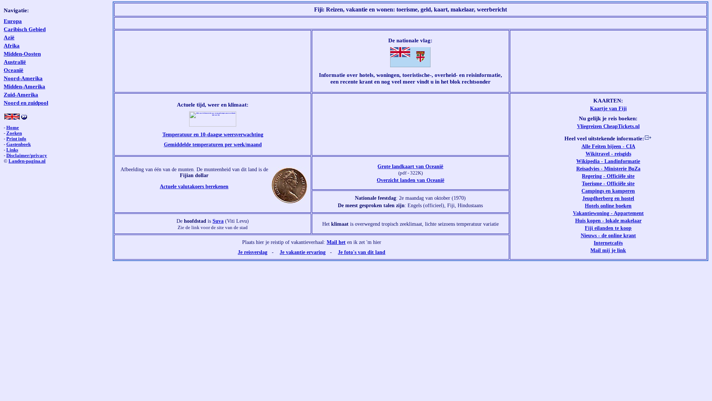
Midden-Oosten (22, 53)
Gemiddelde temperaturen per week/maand (213, 144)
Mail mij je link (608, 250)
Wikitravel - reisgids (608, 154)
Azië (9, 37)
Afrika (12, 45)
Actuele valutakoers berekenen (194, 186)
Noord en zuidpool (26, 103)
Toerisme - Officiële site (608, 183)
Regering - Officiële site (608, 176)
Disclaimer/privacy (26, 155)
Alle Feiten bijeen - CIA (608, 146)
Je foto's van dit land (361, 252)
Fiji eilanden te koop (608, 228)
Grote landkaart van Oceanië (410, 166)
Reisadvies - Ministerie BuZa (608, 169)
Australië (15, 62)
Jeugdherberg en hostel (608, 198)
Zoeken (14, 133)
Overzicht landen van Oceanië (410, 180)
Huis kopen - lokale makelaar (608, 221)
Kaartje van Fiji (608, 108)
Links (12, 150)
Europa (13, 21)
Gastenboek (18, 144)
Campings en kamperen (608, 191)
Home (12, 127)
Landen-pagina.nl (27, 161)
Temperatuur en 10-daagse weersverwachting (212, 134)
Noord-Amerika (23, 78)
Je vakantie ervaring (303, 252)
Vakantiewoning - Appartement (608, 213)
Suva (218, 221)
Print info (16, 138)
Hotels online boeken (608, 206)
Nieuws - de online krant (608, 235)
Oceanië (13, 70)
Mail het (336, 242)
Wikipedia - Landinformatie (608, 161)
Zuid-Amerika (21, 94)
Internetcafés (608, 243)
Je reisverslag (252, 252)
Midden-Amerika (24, 86)
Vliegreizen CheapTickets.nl (608, 126)
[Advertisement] (410, 23)
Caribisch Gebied (25, 29)
